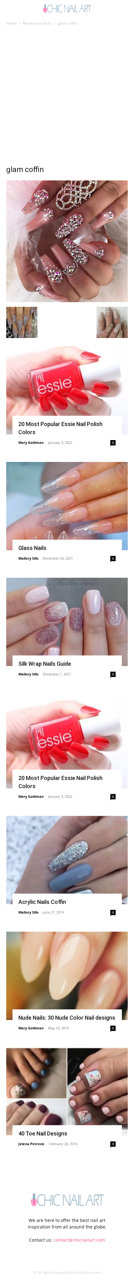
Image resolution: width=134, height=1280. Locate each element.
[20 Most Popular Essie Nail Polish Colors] (67, 390)
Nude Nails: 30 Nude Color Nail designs (66, 1017)
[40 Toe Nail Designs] (67, 1091)
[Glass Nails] (67, 506)
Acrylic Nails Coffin (42, 902)
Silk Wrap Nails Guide (44, 663)
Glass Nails (32, 548)
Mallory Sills (28, 558)
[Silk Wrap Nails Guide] (67, 622)
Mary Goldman (31, 442)
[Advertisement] (67, 97)
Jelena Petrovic (31, 1143)
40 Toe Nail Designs (42, 1133)
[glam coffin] (67, 300)
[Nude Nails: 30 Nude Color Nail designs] (67, 976)
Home (11, 23)
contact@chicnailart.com (79, 1240)
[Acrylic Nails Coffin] (67, 860)
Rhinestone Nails (37, 23)
